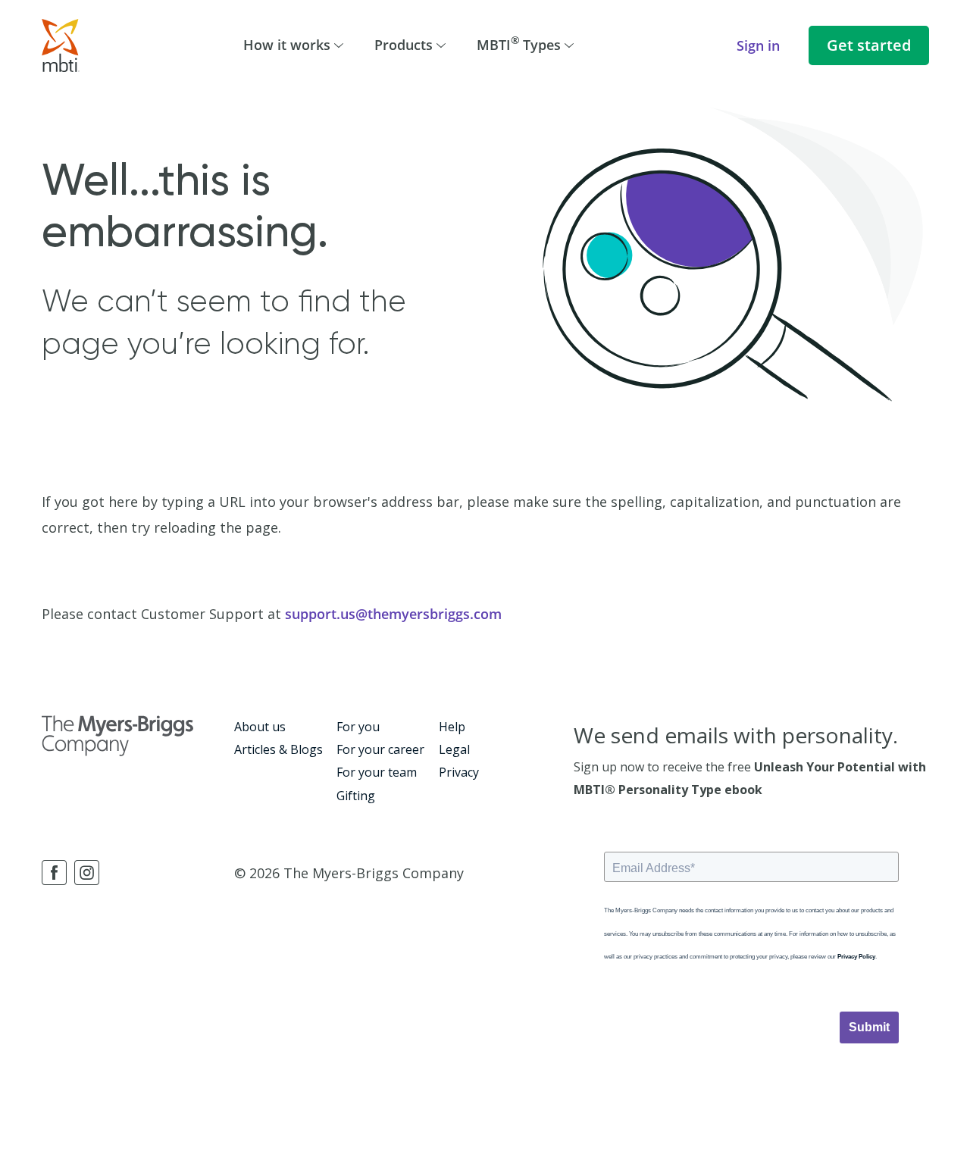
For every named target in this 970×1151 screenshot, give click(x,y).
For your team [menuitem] (376, 772)
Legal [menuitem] (454, 749)
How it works (286, 45)
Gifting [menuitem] (355, 795)
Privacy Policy (856, 956)
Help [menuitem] (452, 726)
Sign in (758, 45)
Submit (869, 1027)
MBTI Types (519, 43)
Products (403, 45)
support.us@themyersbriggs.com (393, 614)
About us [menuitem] (260, 726)
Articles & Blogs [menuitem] (278, 749)
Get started (869, 45)
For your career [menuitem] (380, 749)
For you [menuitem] (358, 726)
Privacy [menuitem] (459, 772)
